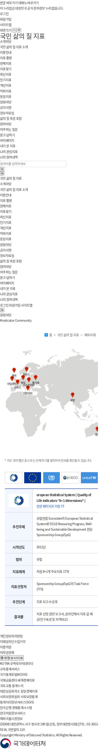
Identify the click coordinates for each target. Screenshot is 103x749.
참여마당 (5, 266)
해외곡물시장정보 (11, 718)
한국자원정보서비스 (13, 713)
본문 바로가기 (9, 2)
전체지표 (5, 63)
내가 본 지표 (7, 145)
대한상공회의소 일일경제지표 (19, 691)
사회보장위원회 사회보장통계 (19, 696)
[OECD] (70, 477)
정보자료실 (7, 112)
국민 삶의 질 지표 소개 (14, 46)
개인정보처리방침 (11, 636)
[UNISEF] (89, 477)
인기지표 (5, 79)
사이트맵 (5, 24)
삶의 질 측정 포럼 (11, 118)
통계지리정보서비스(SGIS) (17, 702)
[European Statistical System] (13, 477)
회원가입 (5, 19)
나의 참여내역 (9, 157)
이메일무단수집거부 (13, 641)
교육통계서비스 (10, 668)
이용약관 (5, 647)
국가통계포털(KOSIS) (14, 674)
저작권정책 (7, 652)
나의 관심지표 (9, 151)
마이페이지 (7, 283)
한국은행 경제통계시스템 (16, 707)
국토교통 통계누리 (11, 685)
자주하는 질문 (9, 129)
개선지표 (5, 85)
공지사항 (5, 107)
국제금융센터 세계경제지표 (17, 680)
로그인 (4, 13)
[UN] (51, 477)
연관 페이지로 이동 (48, 506)
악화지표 (5, 91)
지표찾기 (5, 68)
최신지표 (5, 74)
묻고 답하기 (7, 134)
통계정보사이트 (11, 658)
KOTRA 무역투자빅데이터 (16, 663)
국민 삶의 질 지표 (11, 178)
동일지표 (5, 96)
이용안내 (5, 52)
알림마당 (5, 244)
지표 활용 (6, 200)
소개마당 (5, 183)
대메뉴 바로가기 (28, 2)
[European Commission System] (32, 477)
